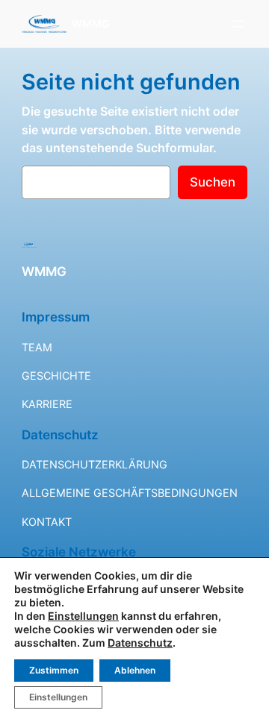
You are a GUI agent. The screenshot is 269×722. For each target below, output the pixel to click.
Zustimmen (53, 670)
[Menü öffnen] (238, 24)
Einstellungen (83, 615)
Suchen (212, 182)
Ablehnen (134, 670)
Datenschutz (140, 642)
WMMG (91, 23)
